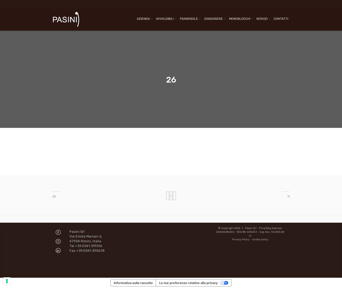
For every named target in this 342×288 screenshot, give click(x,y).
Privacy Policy (240, 239)
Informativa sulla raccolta (133, 283)
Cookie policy (260, 239)
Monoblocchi (239, 19)
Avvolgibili (165, 19)
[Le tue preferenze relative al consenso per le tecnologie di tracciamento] (7, 281)
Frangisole (189, 19)
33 (54, 196)
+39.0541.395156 (88, 246)
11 (288, 196)
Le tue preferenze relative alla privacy (188, 283)
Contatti (281, 19)
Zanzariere (213, 19)
